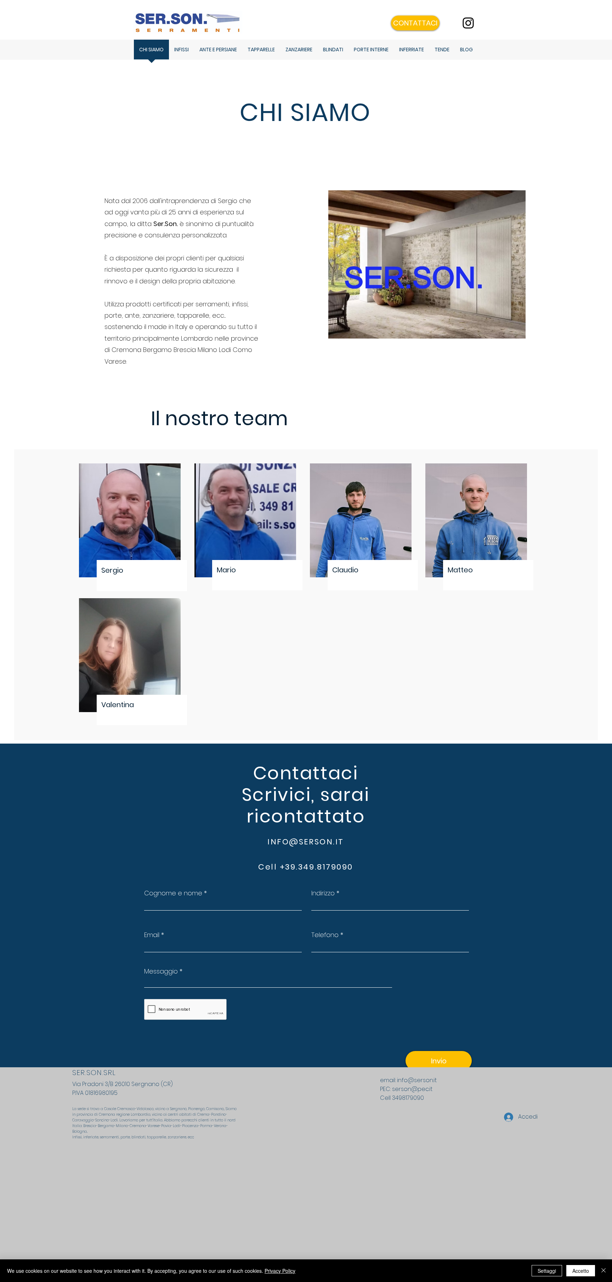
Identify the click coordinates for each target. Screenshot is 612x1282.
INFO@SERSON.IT (305, 841)
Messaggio (161, 971)
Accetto (580, 1270)
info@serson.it (417, 1080)
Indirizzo (323, 893)
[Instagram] (468, 23)
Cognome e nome (173, 893)
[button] (415, 23)
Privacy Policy (280, 1270)
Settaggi (547, 1270)
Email (151, 935)
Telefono (325, 935)
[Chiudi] (603, 1270)
